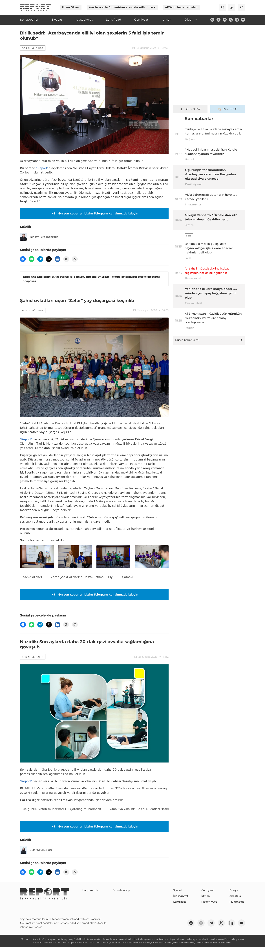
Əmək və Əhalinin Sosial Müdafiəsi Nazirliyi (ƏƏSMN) (148, 809)
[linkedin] (237, 20)
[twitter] (231, 20)
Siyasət (177, 890)
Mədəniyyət (209, 901)
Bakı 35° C (230, 109)
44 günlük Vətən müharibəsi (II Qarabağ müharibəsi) (62, 809)
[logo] (35, 7)
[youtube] (243, 20)
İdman (205, 896)
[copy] (75, 259)
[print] (66, 259)
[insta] (218, 20)
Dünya (233, 890)
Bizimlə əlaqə (121, 890)
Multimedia (236, 901)
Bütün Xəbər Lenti (187, 340)
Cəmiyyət (207, 890)
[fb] (212, 20)
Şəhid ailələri (32, 577)
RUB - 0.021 (192, 109)
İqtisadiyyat (180, 896)
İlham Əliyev (71, 7)
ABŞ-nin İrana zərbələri (181, 7)
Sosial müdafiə (32, 48)
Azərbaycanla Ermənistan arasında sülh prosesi (122, 7)
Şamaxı (127, 577)
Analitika (235, 896)
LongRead (180, 901)
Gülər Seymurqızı (41, 850)
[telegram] (225, 20)
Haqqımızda (90, 890)
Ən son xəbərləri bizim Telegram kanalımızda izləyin (98, 213)
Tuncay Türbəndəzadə (44, 236)
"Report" (42, 168)
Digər (189, 19)
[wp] (31, 259)
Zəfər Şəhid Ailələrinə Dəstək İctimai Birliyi (82, 577)
